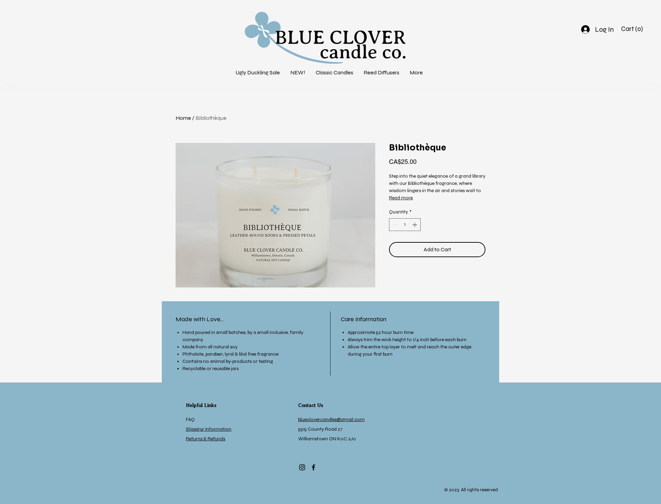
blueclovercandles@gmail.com (331, 419)
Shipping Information (208, 429)
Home (183, 118)
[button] (298, 72)
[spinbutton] (405, 225)
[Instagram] (302, 467)
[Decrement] (394, 225)
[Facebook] (313, 467)
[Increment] (415, 225)
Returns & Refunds (205, 439)
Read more (401, 198)
